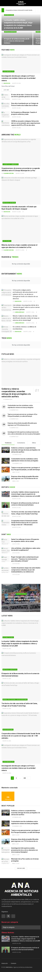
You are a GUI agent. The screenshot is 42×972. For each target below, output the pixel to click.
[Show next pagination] (29, 778)
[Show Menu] (2, 3)
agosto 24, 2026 (16, 498)
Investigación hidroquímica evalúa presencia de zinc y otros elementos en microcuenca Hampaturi (24, 850)
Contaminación (8, 71)
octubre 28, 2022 (16, 817)
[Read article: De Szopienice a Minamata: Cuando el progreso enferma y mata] (6, 114)
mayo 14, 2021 (15, 835)
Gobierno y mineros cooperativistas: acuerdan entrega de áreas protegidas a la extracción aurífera (16, 393)
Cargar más (21, 868)
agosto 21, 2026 (16, 99)
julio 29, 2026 (16, 574)
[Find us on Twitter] (8, 916)
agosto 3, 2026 (30, 322)
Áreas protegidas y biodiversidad (15, 699)
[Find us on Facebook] (3, 916)
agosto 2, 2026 (27, 331)
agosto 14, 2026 (19, 250)
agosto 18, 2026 (16, 108)
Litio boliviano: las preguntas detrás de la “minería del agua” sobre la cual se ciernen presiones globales (26, 307)
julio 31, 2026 (16, 543)
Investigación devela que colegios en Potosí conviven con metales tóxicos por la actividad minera (18, 78)
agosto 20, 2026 (16, 83)
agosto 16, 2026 (19, 173)
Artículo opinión (9, 202)
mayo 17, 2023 (15, 854)
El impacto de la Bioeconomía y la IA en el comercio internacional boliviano (16, 41)
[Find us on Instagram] (13, 916)
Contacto (13, 963)
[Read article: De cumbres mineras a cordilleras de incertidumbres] (7, 329)
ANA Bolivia (7, 83)
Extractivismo (9, 14)
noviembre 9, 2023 (17, 826)
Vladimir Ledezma (9, 173)
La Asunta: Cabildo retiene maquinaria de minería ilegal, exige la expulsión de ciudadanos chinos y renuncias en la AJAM (25, 494)
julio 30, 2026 (16, 552)
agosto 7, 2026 (30, 312)
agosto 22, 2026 (16, 527)
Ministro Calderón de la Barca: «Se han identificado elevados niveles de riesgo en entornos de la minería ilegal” (26, 318)
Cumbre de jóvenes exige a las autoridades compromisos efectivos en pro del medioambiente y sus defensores (25, 570)
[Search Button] (39, 3)
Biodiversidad (8, 729)
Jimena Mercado (19, 312)
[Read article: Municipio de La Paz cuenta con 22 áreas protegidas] (6, 861)
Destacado (7, 241)
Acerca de (5, 963)
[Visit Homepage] (21, 3)
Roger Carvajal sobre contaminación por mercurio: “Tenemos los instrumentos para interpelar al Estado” (25, 559)
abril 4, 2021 (15, 843)
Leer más (7, 90)
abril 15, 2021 (15, 863)
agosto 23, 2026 (16, 507)
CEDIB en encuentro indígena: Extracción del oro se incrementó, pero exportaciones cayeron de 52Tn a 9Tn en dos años (25, 123)
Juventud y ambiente (10, 164)
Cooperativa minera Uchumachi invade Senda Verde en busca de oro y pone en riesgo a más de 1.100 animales (24, 522)
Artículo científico (10, 31)
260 (25, 778)
